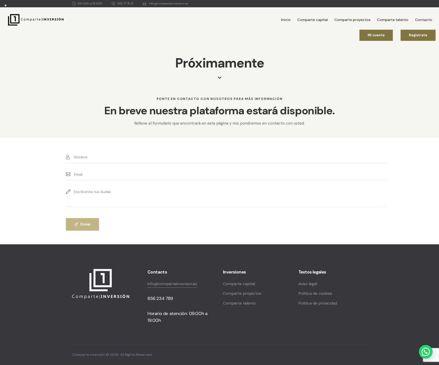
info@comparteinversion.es (172, 283)
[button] (426, 352)
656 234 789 (160, 298)
